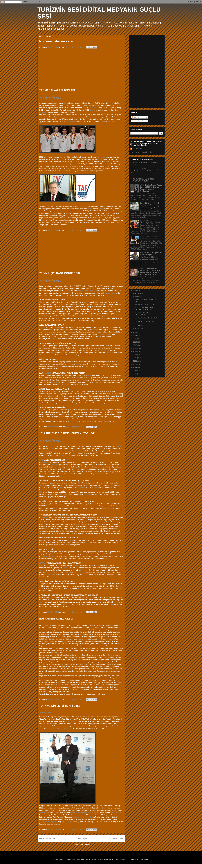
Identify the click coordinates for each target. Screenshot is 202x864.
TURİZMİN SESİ (51, 98)
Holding (119, 446)
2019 (135, 351)
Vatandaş (93, 291)
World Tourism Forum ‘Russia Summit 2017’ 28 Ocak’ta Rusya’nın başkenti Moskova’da (151, 188)
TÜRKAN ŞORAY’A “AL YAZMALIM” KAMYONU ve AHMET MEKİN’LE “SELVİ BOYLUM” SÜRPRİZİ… (150, 271)
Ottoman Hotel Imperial (56, 728)
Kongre (67, 382)
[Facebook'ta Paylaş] (94, 47)
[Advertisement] (81, 68)
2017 (135, 345)
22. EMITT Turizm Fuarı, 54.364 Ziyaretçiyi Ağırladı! (150, 222)
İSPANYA (42, 563)
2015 (135, 339)
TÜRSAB (67, 291)
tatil (94, 330)
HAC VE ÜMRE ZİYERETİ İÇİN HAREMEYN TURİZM (143, 180)
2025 (135, 371)
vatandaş (110, 293)
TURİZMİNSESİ (138, 149)
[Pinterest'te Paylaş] (96, 47)
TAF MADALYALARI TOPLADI (57, 90)
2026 (135, 374)
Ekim (91, 110)
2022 (135, 361)
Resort (82, 451)
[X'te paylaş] (92, 47)
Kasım (137, 325)
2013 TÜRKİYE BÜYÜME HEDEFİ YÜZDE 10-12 (67, 433)
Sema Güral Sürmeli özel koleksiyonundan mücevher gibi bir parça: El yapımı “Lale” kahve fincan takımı (151, 206)
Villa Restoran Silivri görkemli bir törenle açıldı (151, 254)
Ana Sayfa (82, 838)
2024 (135, 367)
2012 (135, 290)
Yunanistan (81, 572)
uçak (89, 467)
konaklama (72, 721)
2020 (135, 355)
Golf (77, 451)
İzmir (96, 487)
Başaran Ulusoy (83, 291)
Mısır (41, 492)
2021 (135, 358)
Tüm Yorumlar (138, 121)
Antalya (51, 448)
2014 (135, 335)
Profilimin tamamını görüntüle (141, 152)
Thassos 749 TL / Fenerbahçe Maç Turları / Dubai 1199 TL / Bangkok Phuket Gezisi (146, 171)
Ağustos (138, 293)
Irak (114, 307)
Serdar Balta (115, 812)
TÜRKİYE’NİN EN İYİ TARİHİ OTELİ (60, 705)
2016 (135, 342)
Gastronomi (43, 112)
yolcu (109, 464)
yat (100, 419)
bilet (50, 471)
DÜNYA (92, 108)
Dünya (99, 159)
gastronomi (93, 117)
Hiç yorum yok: (77, 47)
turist (117, 350)
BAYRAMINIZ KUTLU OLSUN (56, 618)
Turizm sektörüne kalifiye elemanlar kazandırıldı (149, 238)
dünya (90, 209)
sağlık (66, 384)
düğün (43, 117)
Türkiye (103, 350)
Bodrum (81, 487)
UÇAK (41, 460)
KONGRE (47, 373)
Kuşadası (54, 382)
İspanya (63, 494)
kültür (78, 364)
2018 (135, 348)
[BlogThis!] (89, 47)
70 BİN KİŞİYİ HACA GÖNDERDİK (59, 273)
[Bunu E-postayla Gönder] (87, 47)
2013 (135, 332)
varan (89, 375)
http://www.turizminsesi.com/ (56, 41)
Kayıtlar (136, 117)
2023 (135, 364)
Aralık (137, 328)
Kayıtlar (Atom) (84, 845)
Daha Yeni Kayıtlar (47, 838)
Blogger (123, 859)
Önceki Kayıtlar (116, 838)
